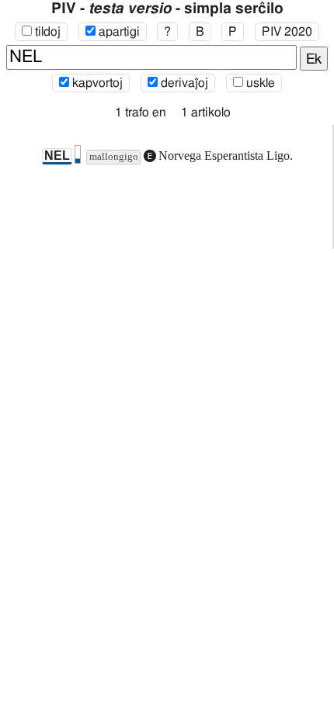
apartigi (118, 32)
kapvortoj (96, 83)
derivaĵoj (183, 83)
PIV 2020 (287, 32)
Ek (314, 60)
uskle (259, 83)
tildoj (46, 32)
